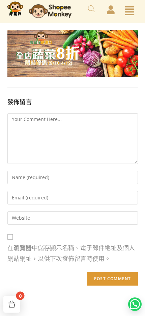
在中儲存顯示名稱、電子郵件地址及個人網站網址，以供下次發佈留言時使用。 (71, 253)
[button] (132, 304)
